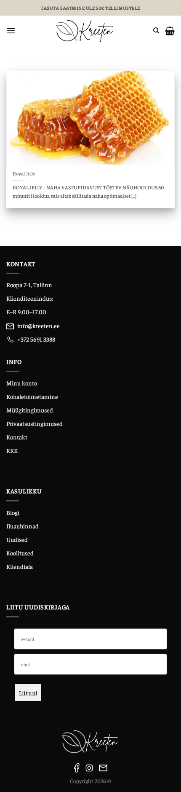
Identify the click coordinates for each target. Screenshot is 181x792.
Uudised (17, 539)
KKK (12, 450)
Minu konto (21, 383)
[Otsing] (156, 30)
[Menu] (11, 30)
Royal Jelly (24, 173)
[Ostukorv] (170, 31)
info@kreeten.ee (38, 325)
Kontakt (16, 437)
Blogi (12, 512)
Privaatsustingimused (34, 423)
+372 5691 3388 (36, 339)
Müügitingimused (29, 410)
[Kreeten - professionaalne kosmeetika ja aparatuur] (84, 31)
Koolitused (20, 553)
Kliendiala (19, 566)
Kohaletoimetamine (32, 396)
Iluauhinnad (22, 526)
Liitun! (28, 693)
